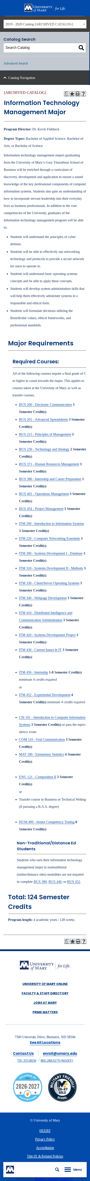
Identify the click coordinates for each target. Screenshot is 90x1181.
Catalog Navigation (21, 78)
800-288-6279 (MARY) (57, 1060)
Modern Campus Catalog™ (53, 1179)
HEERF (44, 1130)
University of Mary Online (45, 984)
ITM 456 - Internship (33, 672)
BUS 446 (55, 882)
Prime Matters (45, 1012)
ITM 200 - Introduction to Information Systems (51, 523)
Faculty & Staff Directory (45, 993)
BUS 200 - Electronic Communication (45, 404)
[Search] (81, 47)
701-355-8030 (26, 1060)
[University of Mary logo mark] (10, 1170)
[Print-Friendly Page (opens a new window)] (77, 93)
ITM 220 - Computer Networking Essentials (49, 538)
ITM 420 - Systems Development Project (47, 635)
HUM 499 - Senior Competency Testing (46, 822)
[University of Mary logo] (45, 8)
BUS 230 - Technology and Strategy (44, 449)
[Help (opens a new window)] (83, 93)
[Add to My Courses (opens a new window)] (72, 93)
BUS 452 (73, 882)
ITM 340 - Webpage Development (43, 598)
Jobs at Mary (45, 1003)
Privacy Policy (45, 1139)
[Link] (62, 1101)
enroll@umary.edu (60, 1053)
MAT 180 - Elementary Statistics (41, 754)
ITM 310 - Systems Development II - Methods (51, 568)
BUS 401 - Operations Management (44, 494)
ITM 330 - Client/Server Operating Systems (49, 583)
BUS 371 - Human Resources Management (49, 464)
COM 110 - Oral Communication (42, 739)
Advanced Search (15, 63)
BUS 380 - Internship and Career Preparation (50, 479)
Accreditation (45, 1148)
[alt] (45, 966)
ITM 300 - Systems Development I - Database (51, 553)
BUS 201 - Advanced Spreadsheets (43, 419)
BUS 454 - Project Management (41, 509)
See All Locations (45, 1042)
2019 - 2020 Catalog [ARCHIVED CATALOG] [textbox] (39, 24)
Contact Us (23, 1053)
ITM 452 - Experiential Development (44, 695)
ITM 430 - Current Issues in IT (40, 650)
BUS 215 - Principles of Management (45, 434)
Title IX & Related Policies (45, 1156)
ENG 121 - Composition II (37, 777)
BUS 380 (40, 882)
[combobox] (45, 24)
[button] (57, 1169)
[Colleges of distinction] (27, 1101)
